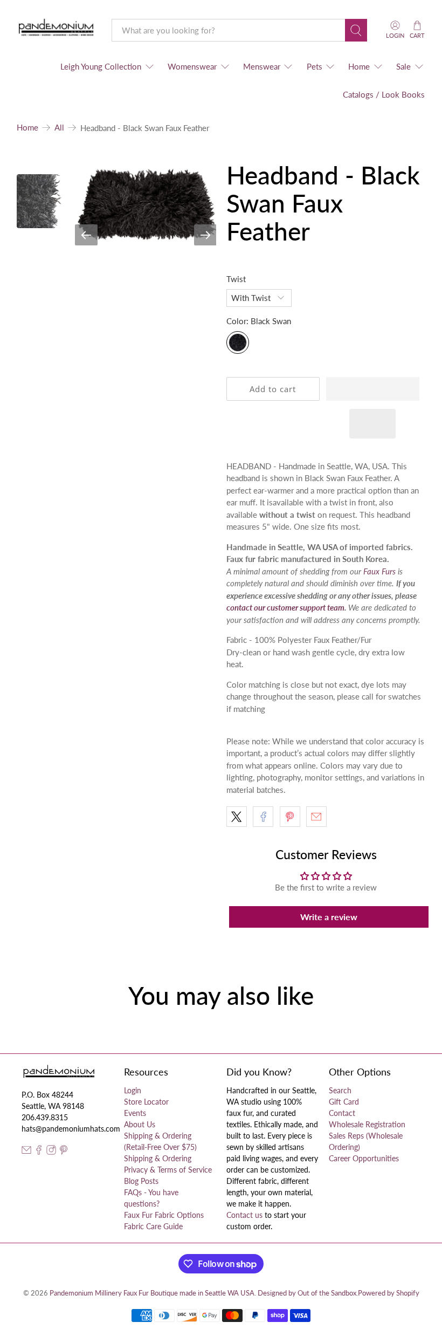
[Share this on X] (236, 816)
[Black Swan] (237, 342)
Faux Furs (379, 571)
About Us (139, 1124)
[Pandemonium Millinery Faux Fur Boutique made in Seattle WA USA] (56, 30)
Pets (314, 66)
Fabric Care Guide (153, 1226)
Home (359, 66)
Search (340, 1090)
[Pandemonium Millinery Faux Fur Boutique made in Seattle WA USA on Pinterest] (63, 1151)
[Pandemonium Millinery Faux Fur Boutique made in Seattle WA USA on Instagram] (51, 1151)
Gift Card (344, 1101)
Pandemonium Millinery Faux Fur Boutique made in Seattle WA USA (152, 1293)
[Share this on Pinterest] (290, 816)
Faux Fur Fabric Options (164, 1214)
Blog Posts (141, 1181)
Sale (403, 66)
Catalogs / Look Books (384, 94)
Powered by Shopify (388, 1293)
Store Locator (146, 1101)
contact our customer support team (285, 607)
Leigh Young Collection (100, 66)
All (59, 128)
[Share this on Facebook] (263, 816)
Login (132, 1090)
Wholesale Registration (367, 1124)
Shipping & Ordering (157, 1158)
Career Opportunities (364, 1158)
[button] (372, 389)
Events (135, 1113)
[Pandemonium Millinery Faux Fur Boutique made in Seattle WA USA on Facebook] (39, 1151)
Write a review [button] (328, 917)
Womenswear (192, 66)
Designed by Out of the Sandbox (307, 1293)
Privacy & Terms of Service (168, 1169)
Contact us (244, 1214)
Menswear (261, 66)
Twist (236, 279)
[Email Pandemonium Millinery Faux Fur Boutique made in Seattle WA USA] (26, 1151)
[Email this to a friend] (316, 816)
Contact (342, 1113)
